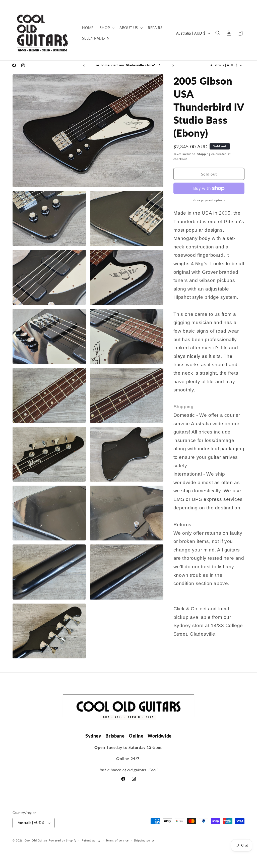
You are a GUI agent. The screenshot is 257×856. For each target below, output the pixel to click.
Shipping (204, 154)
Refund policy (91, 840)
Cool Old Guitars (36, 840)
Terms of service (117, 840)
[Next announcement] (173, 65)
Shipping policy (144, 840)
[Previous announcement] (83, 65)
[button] (106, 28)
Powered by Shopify (63, 840)
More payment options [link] (208, 200)
